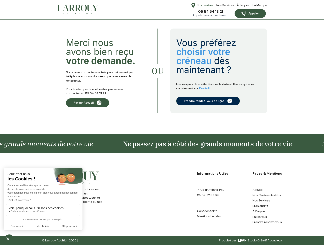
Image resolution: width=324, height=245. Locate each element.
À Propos (243, 5)
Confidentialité (207, 211)
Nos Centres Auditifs (267, 195)
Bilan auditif (260, 206)
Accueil (257, 190)
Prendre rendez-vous (267, 222)
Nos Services (225, 5)
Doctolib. (205, 88)
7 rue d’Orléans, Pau (210, 190)
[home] (77, 9)
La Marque (260, 5)
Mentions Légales (209, 216)
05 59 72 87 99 (208, 195)
